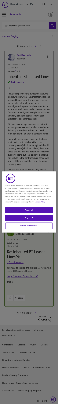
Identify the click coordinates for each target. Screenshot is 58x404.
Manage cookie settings (29, 225)
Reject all (29, 218)
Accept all (29, 210)
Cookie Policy (40, 202)
